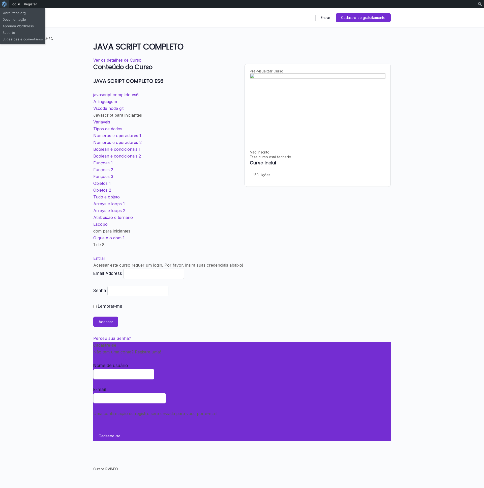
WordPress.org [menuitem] (14, 13)
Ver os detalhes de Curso (118, 60)
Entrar (325, 17)
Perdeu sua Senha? (112, 338)
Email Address (107, 273)
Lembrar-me (109, 306)
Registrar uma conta (112, 358)
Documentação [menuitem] (14, 19)
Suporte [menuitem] (9, 33)
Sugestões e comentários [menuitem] (23, 39)
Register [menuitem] (30, 4)
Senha (99, 290)
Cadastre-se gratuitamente (363, 17)
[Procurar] (308, 18)
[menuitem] (4, 4)
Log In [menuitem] (15, 4)
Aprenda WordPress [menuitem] (18, 26)
